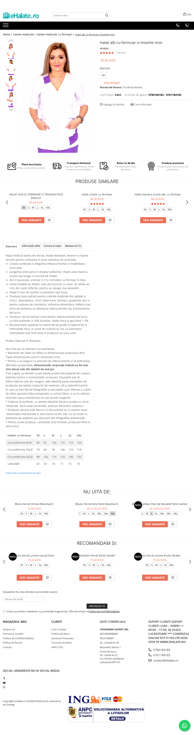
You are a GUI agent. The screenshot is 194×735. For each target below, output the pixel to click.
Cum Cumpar (58, 629)
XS (103, 75)
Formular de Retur (61, 642)
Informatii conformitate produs (23, 473)
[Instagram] (4, 687)
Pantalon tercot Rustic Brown (97, 555)
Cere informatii (142, 104)
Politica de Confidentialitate (104, 611)
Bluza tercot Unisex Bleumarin (34, 504)
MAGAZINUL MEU (15, 621)
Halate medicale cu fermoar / (55, 34)
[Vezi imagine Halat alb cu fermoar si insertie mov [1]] (11, 67)
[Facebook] (4, 678)
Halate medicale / (24, 34)
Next (11, 109)
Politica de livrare (12, 642)
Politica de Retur (60, 633)
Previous (11, 41)
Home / (8, 34)
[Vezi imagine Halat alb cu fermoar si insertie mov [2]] (11, 83)
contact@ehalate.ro (165, 660)
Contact (7, 647)
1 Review (121, 52)
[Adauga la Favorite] (49, 220)
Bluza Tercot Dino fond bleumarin (96, 504)
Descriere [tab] (11, 246)
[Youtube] (4, 682)
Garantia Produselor (62, 638)
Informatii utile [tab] (31, 245)
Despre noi (9, 629)
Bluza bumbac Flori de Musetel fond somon (159, 504)
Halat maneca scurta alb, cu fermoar (158, 194)
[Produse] (6, 26)
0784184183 (161, 650)
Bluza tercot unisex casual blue (34, 555)
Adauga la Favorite (113, 104)
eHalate (104, 48)
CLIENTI (56, 621)
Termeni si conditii (13, 633)
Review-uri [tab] (73, 245)
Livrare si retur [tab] (52, 245)
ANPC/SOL (57, 647)
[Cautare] (106, 15)
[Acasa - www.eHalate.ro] (22, 15)
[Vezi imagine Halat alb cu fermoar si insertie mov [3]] (11, 99)
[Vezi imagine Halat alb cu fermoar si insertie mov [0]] (11, 51)
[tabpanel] (57, 96)
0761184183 (161, 655)
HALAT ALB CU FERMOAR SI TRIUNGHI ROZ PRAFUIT (36, 196)
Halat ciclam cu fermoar (97, 194)
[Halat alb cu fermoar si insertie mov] (57, 96)
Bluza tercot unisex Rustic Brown (160, 555)
